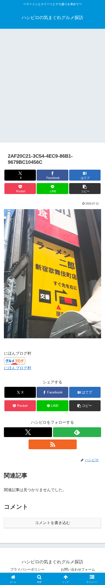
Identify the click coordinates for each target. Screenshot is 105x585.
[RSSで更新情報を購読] (53, 444)
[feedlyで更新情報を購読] (77, 432)
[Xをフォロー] (28, 432)
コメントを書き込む (52, 523)
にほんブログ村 (17, 368)
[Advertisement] (52, 87)
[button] (85, 188)
